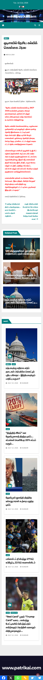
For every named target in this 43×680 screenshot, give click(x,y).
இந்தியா (6, 38)
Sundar (25, 383)
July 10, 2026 (13, 635)
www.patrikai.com (21, 16)
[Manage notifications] (38, 675)
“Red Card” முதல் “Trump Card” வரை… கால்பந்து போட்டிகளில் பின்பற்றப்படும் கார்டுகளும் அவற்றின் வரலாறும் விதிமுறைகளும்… (20, 623)
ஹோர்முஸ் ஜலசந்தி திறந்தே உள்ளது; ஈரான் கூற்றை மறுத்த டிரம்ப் (20, 501)
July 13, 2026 (13, 509)
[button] (35, 25)
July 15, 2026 (13, 383)
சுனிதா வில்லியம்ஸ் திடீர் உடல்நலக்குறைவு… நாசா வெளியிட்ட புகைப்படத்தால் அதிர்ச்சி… (13, 210)
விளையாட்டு (14, 612)
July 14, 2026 (13, 448)
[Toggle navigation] (39, 25)
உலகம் (13, 296)
